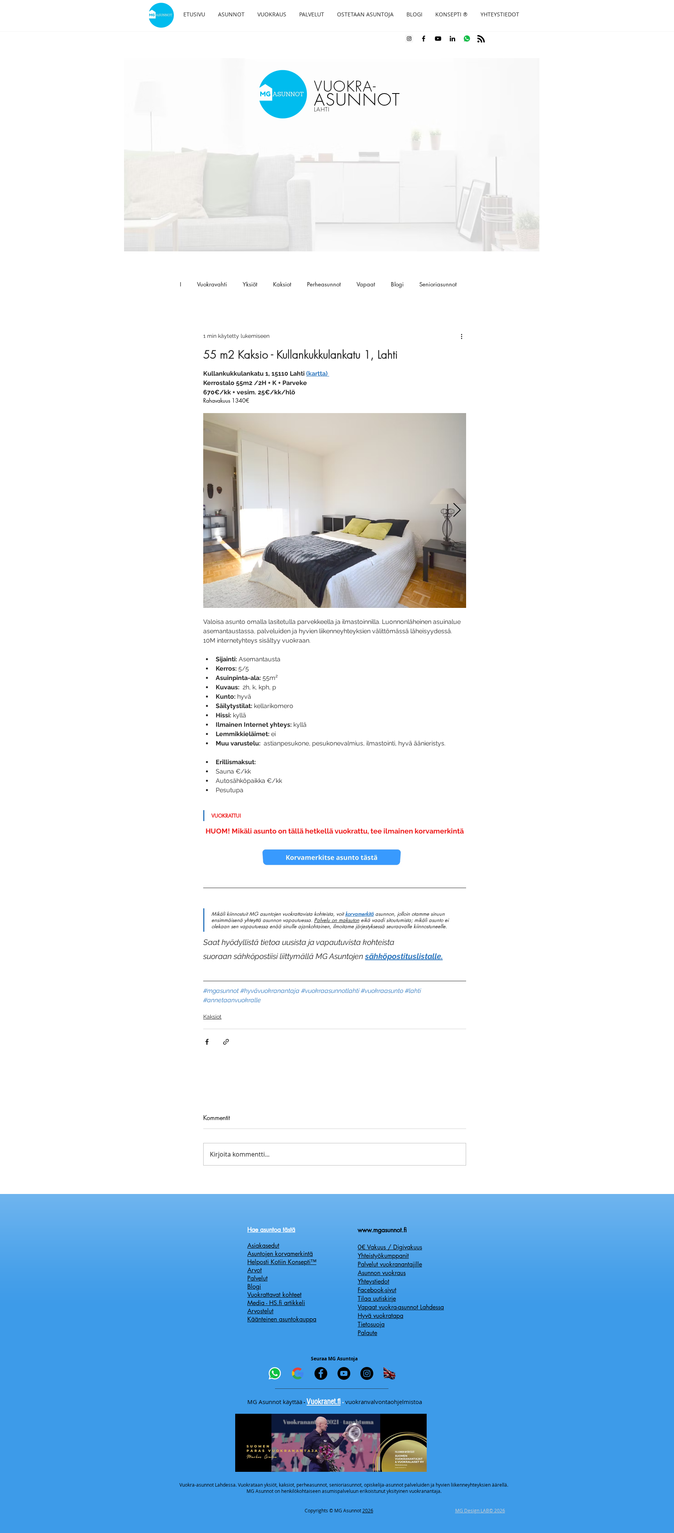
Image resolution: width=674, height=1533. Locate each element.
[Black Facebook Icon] (423, 38)
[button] (231, 14)
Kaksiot (282, 284)
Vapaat (366, 284)
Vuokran (319, 1401)
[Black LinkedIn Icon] (452, 38)
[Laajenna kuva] (334, 510)
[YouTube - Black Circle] (343, 1373)
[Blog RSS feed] (481, 39)
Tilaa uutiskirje (377, 1299)
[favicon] (467, 38)
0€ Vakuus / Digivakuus (390, 1247)
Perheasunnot (324, 284)
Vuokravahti (212, 284)
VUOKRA (343, 86)
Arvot (254, 1270)
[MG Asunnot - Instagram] (366, 1373)
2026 (367, 1510)
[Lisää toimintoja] (461, 336)
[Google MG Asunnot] (297, 1373)
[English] (389, 1373)
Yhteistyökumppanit (383, 1256)
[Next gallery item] (456, 510)
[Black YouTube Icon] (438, 38)
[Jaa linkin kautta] (226, 1042)
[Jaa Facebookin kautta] (207, 1042)
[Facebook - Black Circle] (320, 1373)
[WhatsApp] (274, 1373)
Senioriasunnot (438, 284)
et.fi (336, 1401)
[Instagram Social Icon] (409, 38)
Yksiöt (250, 284)
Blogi (397, 284)
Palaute (367, 1333)
